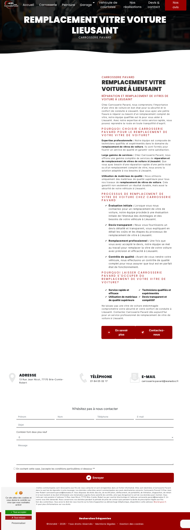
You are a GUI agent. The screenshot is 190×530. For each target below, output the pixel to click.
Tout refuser (19, 518)
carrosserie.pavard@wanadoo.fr (160, 381)
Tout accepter (19, 512)
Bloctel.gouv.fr (160, 502)
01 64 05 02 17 (99, 381)
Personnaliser (18, 523)
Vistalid (52, 524)
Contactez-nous (156, 332)
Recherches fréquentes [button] (95, 518)
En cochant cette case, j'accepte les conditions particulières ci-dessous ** (55, 468)
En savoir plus (121, 332)
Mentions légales (105, 524)
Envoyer (98, 477)
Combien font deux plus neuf (31, 432)
